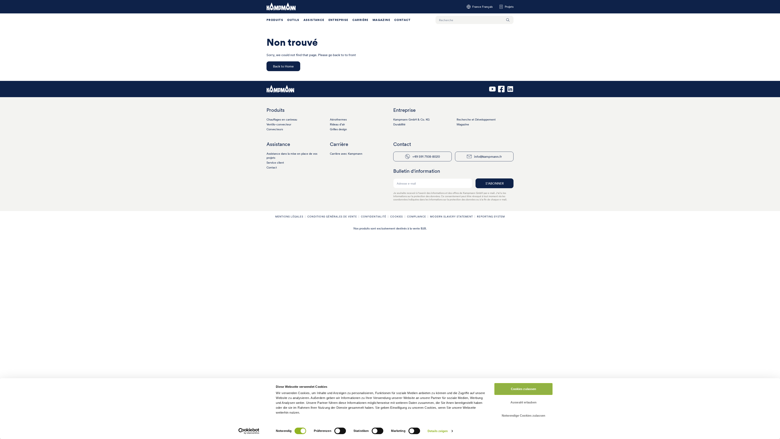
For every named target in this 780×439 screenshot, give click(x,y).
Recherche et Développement (476, 119)
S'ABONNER (494, 183)
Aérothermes (338, 119)
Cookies (396, 216)
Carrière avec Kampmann (346, 153)
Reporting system (491, 216)
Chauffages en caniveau (281, 119)
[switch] (340, 431)
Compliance (416, 216)
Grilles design (338, 129)
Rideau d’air (337, 124)
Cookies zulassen (523, 389)
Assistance (313, 20)
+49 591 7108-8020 (426, 156)
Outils (293, 20)
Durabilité (399, 124)
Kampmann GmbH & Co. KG (411, 119)
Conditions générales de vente (332, 216)
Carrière (360, 20)
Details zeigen (438, 431)
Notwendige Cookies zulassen (523, 415)
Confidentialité (373, 216)
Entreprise (338, 20)
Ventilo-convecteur (278, 124)
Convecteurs (274, 129)
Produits (274, 20)
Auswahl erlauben (523, 402)
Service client (275, 162)
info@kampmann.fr (488, 156)
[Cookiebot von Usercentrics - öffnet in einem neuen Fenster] (249, 431)
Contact (402, 20)
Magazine (381, 20)
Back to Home (283, 66)
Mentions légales (289, 216)
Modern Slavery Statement (451, 216)
